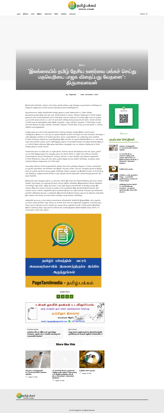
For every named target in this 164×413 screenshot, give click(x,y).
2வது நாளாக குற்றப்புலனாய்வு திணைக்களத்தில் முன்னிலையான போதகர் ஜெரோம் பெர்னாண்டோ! (85, 333)
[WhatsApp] (71, 296)
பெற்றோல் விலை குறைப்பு (87, 370)
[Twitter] (63, 296)
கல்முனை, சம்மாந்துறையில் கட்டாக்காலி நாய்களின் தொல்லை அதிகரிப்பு (36, 372)
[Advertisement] (82, 49)
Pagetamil (72, 94)
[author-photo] (26, 377)
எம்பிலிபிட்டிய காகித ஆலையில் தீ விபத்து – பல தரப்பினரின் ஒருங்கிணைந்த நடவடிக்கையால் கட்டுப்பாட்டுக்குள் (128, 177)
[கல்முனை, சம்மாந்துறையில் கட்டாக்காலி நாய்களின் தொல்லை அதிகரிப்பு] (37, 359)
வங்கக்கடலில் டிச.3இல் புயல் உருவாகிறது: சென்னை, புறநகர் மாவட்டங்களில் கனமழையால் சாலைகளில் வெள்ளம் (43, 334)
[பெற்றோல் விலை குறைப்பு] (91, 359)
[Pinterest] (67, 296)
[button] (144, 14)
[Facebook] (58, 296)
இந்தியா (82, 65)
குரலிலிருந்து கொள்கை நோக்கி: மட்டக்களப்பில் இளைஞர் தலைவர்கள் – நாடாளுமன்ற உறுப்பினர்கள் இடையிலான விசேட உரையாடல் (128, 188)
